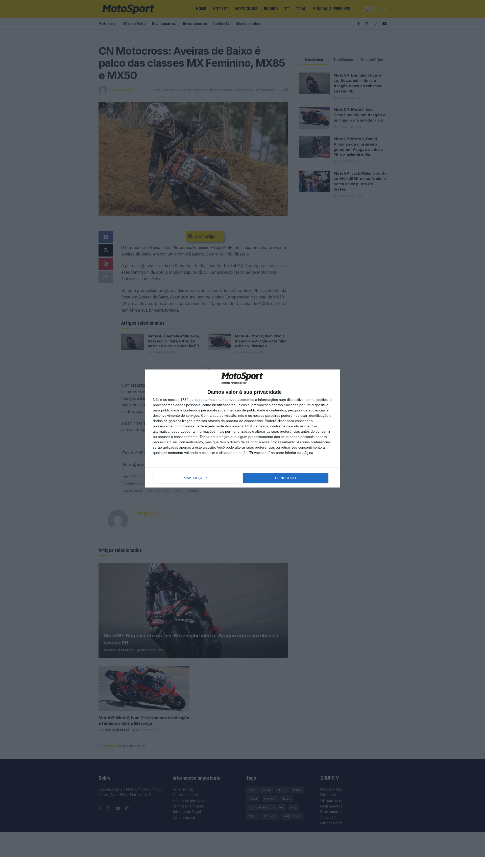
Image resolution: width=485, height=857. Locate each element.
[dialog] (242, 428)
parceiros (196, 399)
